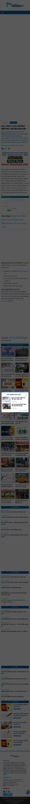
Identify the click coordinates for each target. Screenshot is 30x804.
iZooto (26, 410)
